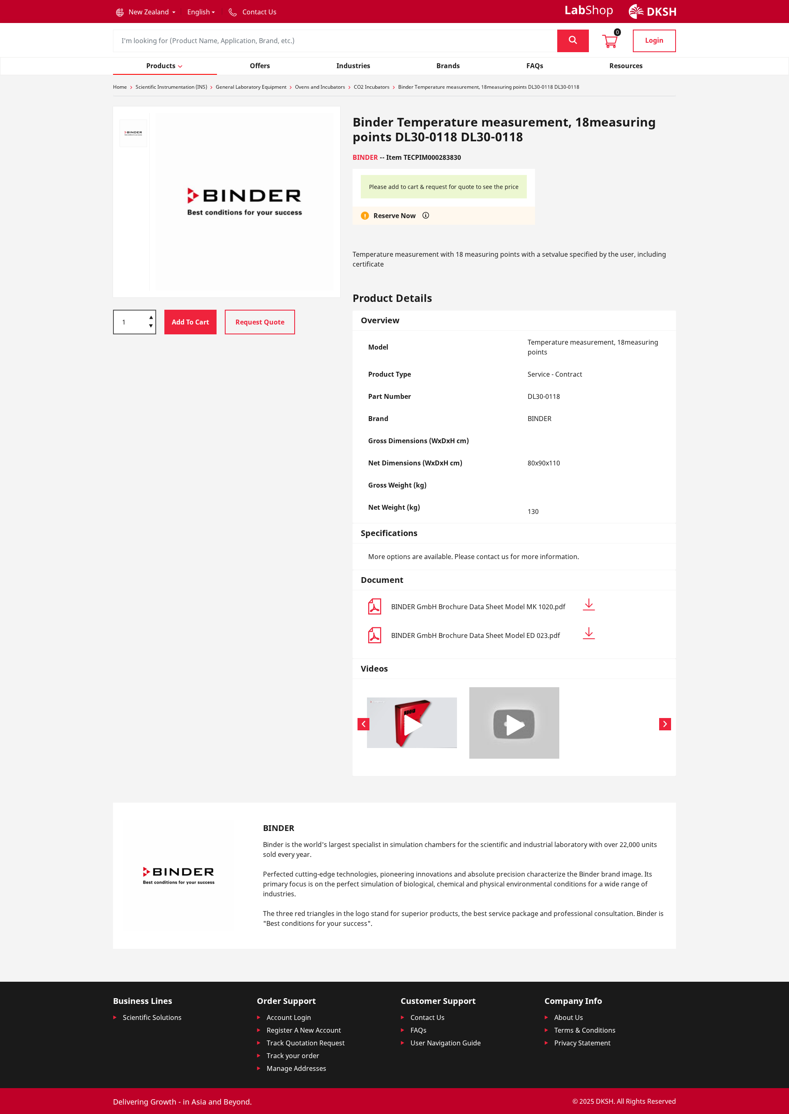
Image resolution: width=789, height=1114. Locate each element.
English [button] (198, 11)
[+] (151, 317)
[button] (145, 12)
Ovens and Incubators (320, 86)
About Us (568, 1017)
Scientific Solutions (152, 1017)
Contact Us (428, 1017)
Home (120, 86)
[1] (151, 326)
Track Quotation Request (306, 1042)
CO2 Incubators (372, 86)
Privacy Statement (582, 1042)
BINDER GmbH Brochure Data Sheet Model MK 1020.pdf (478, 606)
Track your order (293, 1055)
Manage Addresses (296, 1068)
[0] (610, 43)
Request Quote (259, 322)
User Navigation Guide (446, 1042)
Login (654, 40)
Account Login (289, 1017)
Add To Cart (190, 322)
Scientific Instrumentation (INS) (171, 86)
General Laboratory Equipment (251, 86)
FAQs (419, 1030)
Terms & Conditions (585, 1030)
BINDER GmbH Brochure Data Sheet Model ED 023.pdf (475, 635)
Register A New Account (304, 1030)
